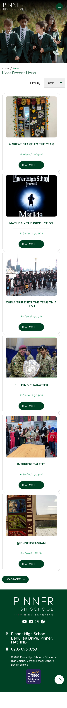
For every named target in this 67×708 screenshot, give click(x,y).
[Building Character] (31, 358)
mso (25, 664)
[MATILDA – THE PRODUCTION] (31, 196)
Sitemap (49, 657)
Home (5, 68)
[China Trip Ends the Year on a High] (31, 275)
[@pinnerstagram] (31, 516)
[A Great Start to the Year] (31, 117)
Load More (13, 579)
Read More (29, 165)
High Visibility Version (23, 660)
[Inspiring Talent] (31, 436)
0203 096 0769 (24, 649)
